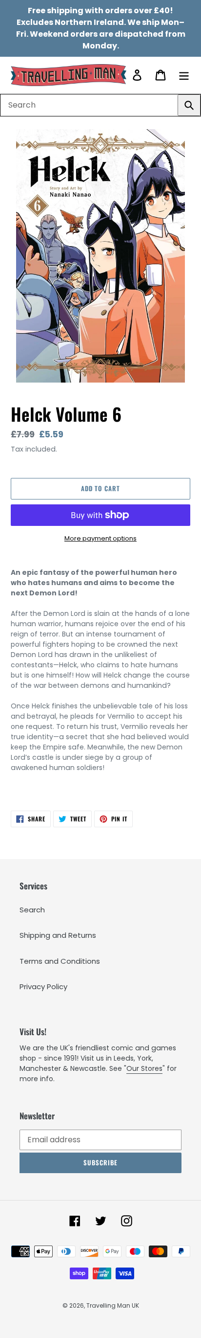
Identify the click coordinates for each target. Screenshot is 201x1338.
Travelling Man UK (112, 1305)
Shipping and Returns (58, 935)
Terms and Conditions (60, 961)
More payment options (100, 538)
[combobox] (100, 105)
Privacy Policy (43, 986)
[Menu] (184, 75)
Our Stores (144, 1068)
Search (32, 910)
